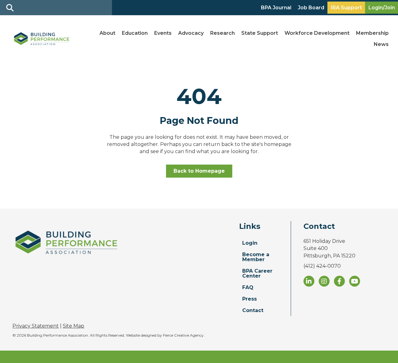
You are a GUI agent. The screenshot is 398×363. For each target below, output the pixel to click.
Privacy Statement (35, 326)
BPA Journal (276, 8)
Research (222, 33)
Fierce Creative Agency (183, 335)
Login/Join (381, 8)
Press (249, 299)
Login (249, 243)
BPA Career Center (257, 273)
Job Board (311, 8)
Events (163, 33)
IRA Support (346, 8)
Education (135, 33)
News (381, 44)
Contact (252, 310)
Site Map (73, 326)
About (107, 33)
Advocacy (191, 33)
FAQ (247, 287)
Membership (372, 33)
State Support (259, 33)
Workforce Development (317, 33)
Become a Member (255, 257)
